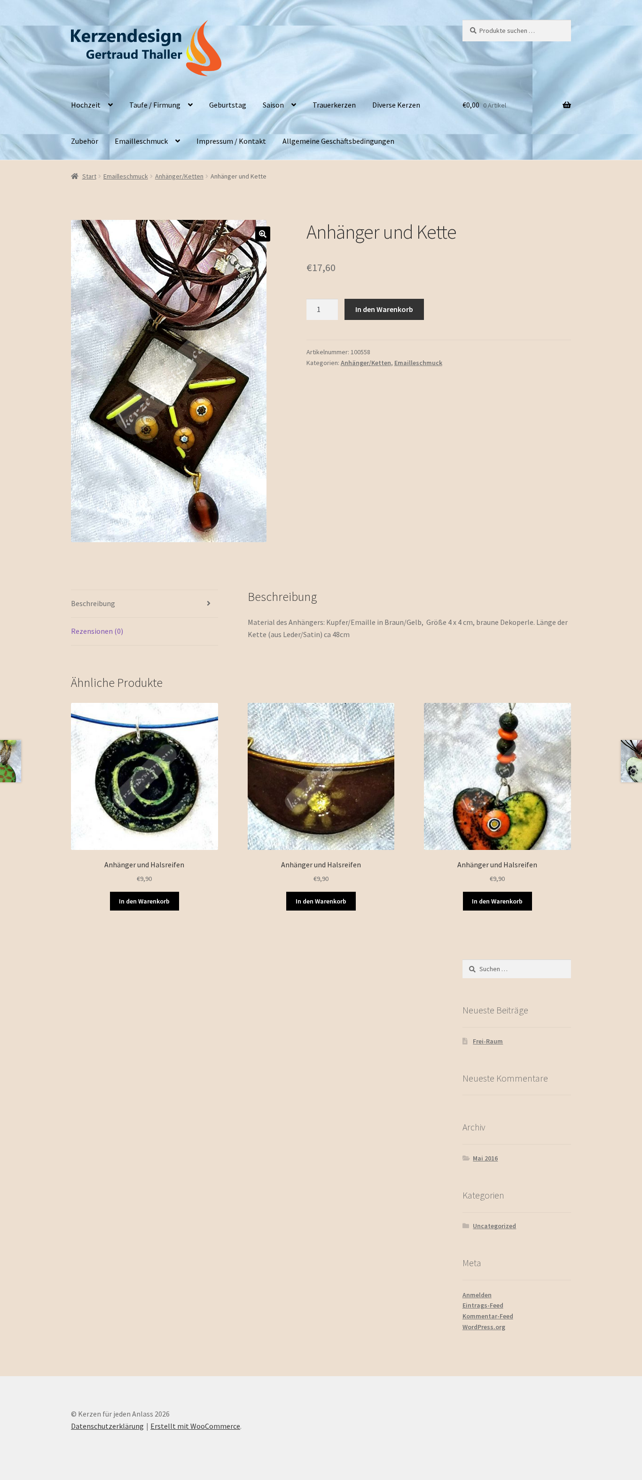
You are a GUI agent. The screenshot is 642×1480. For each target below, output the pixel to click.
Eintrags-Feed (482, 1305)
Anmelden (477, 1295)
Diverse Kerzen (396, 104)
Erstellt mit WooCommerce (195, 1426)
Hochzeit (86, 104)
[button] (262, 233)
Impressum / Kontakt (231, 141)
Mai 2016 (485, 1158)
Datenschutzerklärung (107, 1426)
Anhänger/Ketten (179, 176)
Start (89, 176)
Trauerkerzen (334, 104)
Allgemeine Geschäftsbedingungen (338, 141)
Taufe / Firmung (154, 104)
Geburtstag (227, 104)
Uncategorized (494, 1226)
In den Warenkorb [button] (144, 901)
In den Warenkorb (384, 309)
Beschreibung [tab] (93, 603)
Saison (273, 104)
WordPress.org (483, 1327)
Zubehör (84, 141)
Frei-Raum (488, 1041)
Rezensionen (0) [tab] (97, 631)
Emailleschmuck (141, 141)
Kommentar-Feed (487, 1316)
